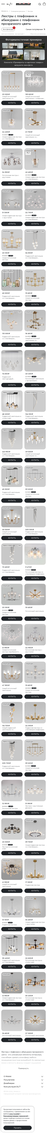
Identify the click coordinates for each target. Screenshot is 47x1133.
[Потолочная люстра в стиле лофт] (35, 945)
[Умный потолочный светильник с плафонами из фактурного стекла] (35, 81)
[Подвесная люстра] (35, 869)
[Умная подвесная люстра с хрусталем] (12, 199)
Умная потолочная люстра (9, 259)
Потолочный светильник (34, 611)
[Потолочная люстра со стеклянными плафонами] (35, 554)
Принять (17, 1128)
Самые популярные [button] (36, 29)
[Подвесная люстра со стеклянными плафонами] (35, 712)
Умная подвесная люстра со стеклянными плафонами (11, 138)
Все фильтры (8, 29)
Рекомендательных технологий (15, 1116)
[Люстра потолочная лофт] (12, 829)
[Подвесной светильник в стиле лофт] (12, 401)
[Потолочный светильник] (35, 594)
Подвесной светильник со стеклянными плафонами (34, 257)
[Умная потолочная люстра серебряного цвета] (12, 634)
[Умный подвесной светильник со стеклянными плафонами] (12, 712)
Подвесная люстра (32, 885)
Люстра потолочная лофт (9, 848)
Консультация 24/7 (12, 1087)
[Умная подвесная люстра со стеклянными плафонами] (12, 119)
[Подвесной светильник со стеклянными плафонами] (35, 240)
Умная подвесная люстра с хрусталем (11, 216)
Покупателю (9, 1080)
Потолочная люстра (10, 808)
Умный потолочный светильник (9, 533)
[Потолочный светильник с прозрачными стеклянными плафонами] (35, 360)
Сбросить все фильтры (38, 34)
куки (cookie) (14, 1114)
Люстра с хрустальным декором (34, 807)
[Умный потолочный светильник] (12, 516)
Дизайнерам (9, 1083)
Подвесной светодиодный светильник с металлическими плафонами (8, 378)
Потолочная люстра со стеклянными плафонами (34, 573)
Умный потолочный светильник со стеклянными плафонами (11, 98)
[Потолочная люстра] (12, 790)
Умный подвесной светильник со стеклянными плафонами (11, 729)
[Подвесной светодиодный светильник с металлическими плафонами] (12, 360)
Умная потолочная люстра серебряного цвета (10, 651)
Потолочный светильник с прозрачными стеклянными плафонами (34, 380)
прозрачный (20, 34)
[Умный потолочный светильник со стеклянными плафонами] (12, 81)
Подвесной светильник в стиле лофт (11, 417)
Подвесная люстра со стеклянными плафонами (34, 729)
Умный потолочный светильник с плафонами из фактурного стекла (34, 98)
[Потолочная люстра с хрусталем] (12, 159)
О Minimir (7, 1076)
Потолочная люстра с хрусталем (10, 176)
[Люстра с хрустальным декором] (35, 790)
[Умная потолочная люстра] (12, 240)
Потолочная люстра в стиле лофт (33, 961)
